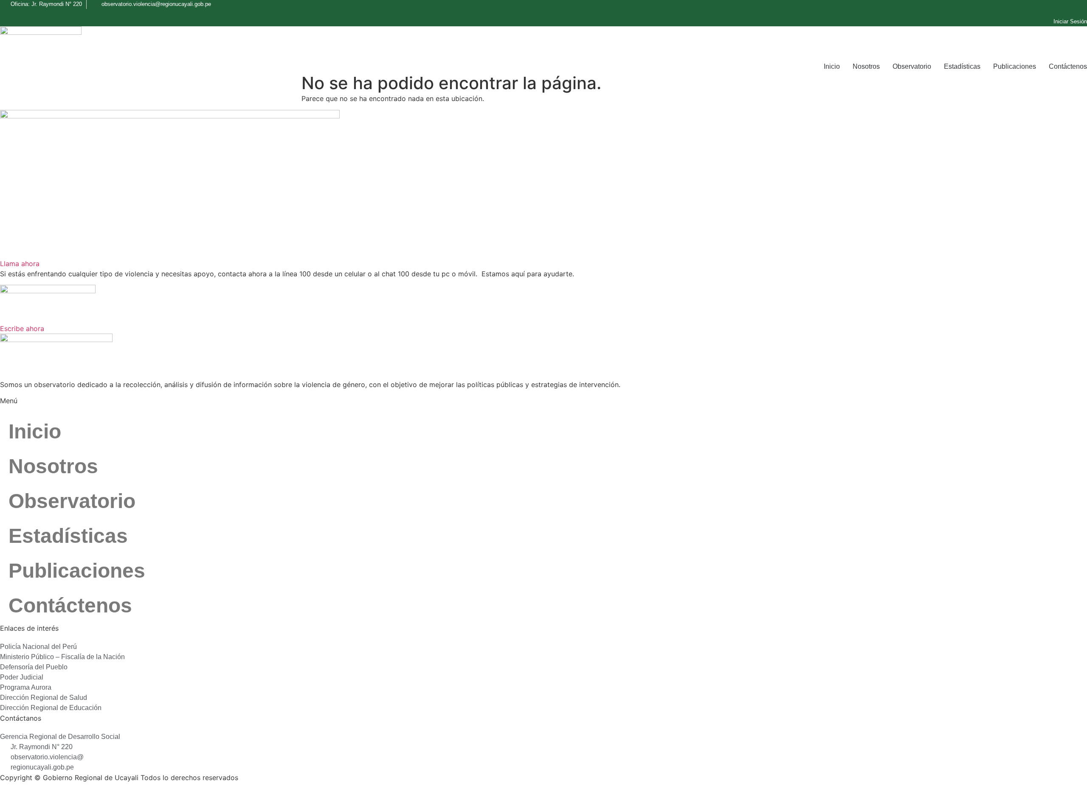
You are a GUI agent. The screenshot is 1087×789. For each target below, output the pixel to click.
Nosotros (866, 66)
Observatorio (912, 66)
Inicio (832, 66)
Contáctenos (1068, 66)
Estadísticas (962, 66)
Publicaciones (1014, 66)
